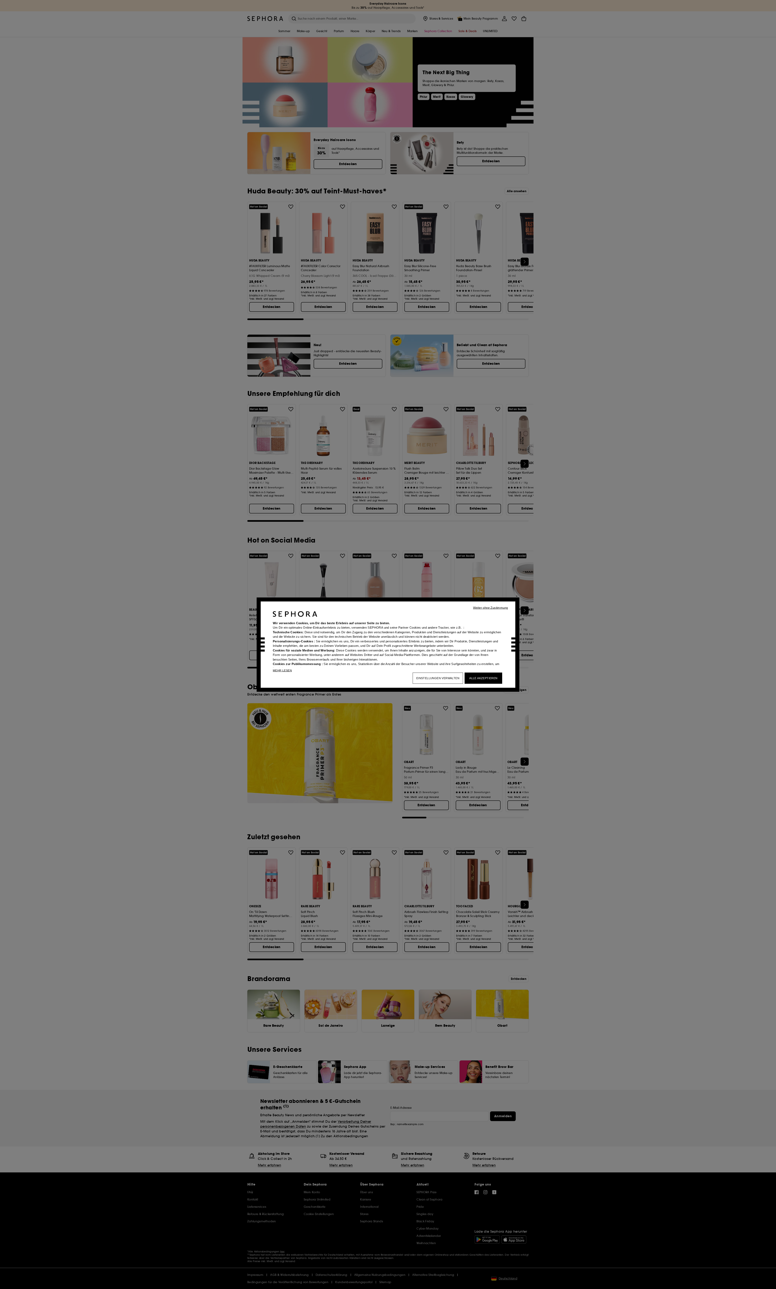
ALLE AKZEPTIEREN (483, 678)
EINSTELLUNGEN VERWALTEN (437, 678)
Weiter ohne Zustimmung (490, 607)
